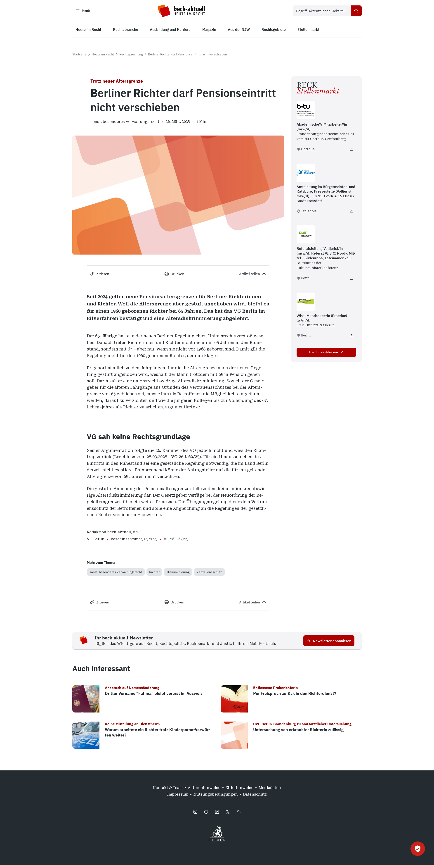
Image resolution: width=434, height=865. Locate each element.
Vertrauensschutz (209, 572)
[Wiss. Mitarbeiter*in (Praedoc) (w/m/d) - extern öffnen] (351, 336)
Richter (154, 572)
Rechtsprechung (131, 54)
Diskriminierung (178, 572)
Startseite (79, 54)
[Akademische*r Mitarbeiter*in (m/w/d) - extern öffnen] (351, 149)
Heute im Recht (103, 54)
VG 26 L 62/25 (185, 456)
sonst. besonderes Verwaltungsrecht (116, 572)
